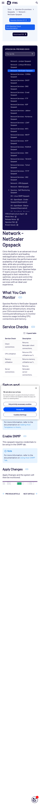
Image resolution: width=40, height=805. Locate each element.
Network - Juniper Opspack (21, 61)
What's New (9, 216)
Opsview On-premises (23, 9)
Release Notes (10, 219)
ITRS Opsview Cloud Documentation (13, 27)
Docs (9, 9)
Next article (29, 494)
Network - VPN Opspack (19, 183)
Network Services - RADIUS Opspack (21, 148)
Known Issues (10, 225)
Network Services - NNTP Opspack (20, 136)
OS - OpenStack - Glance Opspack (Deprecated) (19, 206)
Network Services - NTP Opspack (19, 142)
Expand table (31, 333)
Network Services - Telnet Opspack (20, 166)
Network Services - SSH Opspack (19, 154)
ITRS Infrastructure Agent (14, 214)
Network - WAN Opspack (20, 187)
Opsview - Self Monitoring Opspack (20, 191)
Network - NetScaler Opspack (22, 71)
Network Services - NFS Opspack (19, 130)
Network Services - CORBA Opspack (21, 75)
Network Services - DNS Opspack (19, 87)
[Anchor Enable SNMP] (24, 436)
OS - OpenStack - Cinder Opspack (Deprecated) (19, 200)
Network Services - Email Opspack (20, 93)
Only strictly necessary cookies (20, 404)
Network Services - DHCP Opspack (20, 81)
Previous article (12, 494)
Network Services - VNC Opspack (19, 178)
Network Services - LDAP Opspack (20, 124)
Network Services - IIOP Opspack (19, 105)
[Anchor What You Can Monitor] (20, 297)
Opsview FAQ (10, 222)
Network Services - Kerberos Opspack (21, 117)
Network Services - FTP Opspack (19, 99)
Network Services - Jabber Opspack (21, 111)
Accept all (20, 409)
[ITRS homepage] (20, 3)
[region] (20, 402)
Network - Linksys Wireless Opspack (21, 66)
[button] (34, 800)
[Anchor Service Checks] (33, 326)
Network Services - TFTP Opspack (20, 172)
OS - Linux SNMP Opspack (20, 196)
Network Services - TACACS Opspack (21, 160)
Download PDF (18, 34)
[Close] (36, 388)
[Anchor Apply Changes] (26, 469)
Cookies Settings (20, 415)
